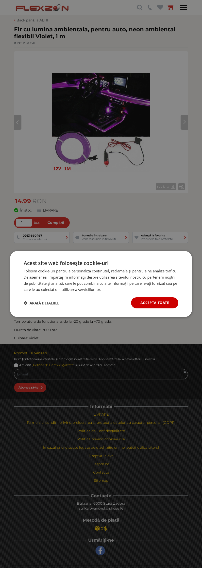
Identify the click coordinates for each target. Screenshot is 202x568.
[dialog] (101, 284)
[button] (41, 303)
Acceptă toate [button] (154, 302)
